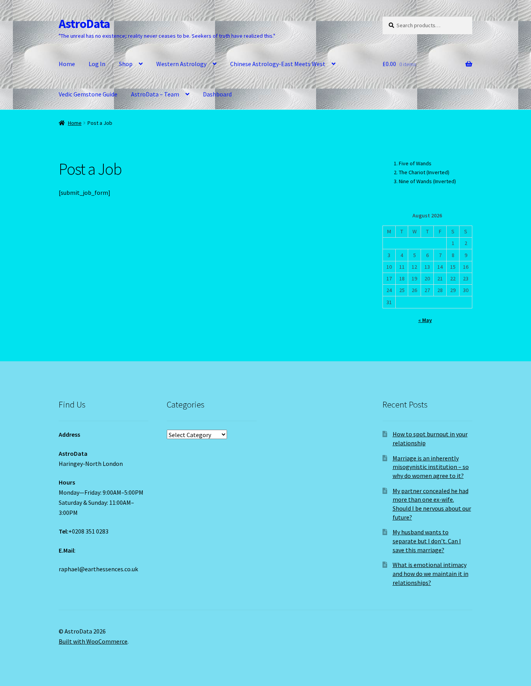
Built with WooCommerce (93, 641)
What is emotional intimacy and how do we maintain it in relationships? (430, 573)
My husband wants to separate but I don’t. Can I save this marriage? (427, 540)
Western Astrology (181, 64)
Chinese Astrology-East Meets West (277, 64)
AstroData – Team (155, 94)
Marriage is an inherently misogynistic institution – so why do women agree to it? (431, 467)
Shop (126, 64)
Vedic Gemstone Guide (88, 94)
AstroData (84, 24)
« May (425, 320)
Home (67, 64)
